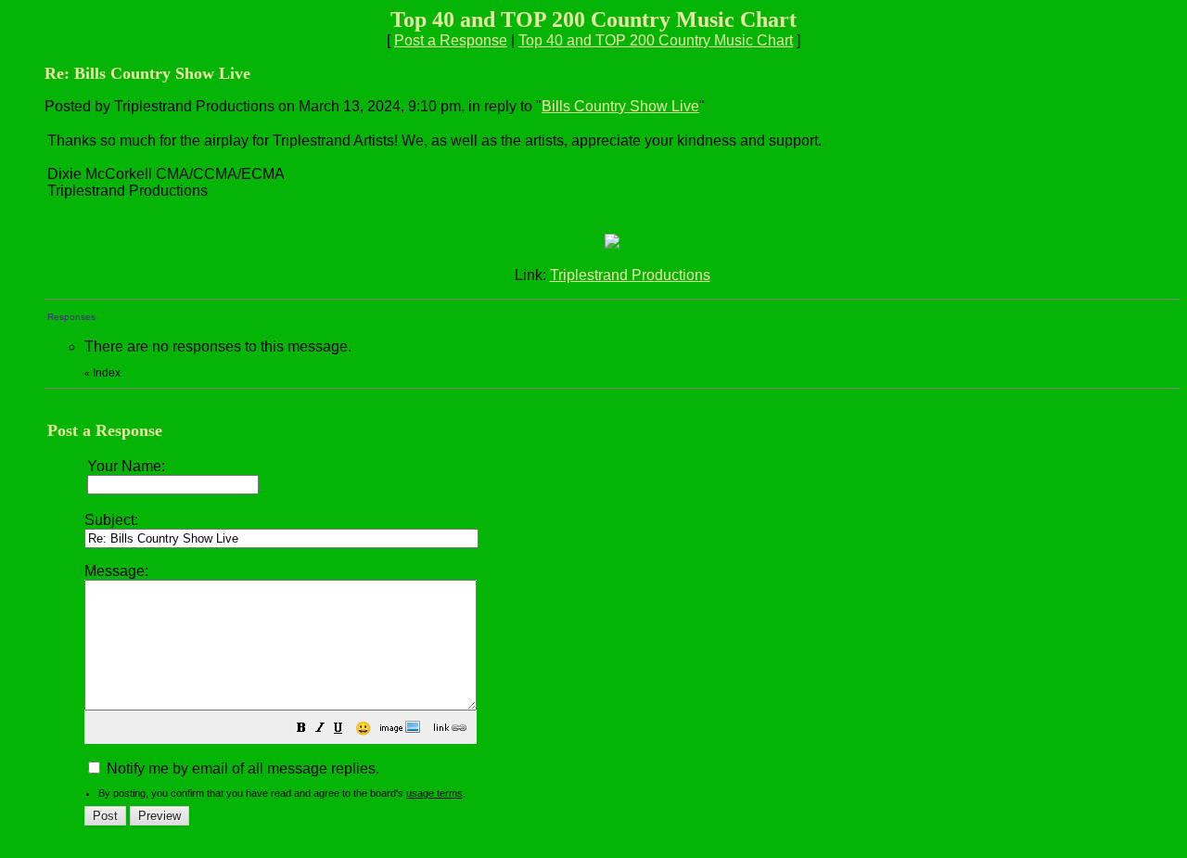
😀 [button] (363, 728)
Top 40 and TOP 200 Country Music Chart (655, 40)
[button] (301, 729)
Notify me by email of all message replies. (241, 768)
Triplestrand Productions (630, 275)
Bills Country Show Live (620, 106)
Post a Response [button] (450, 40)
